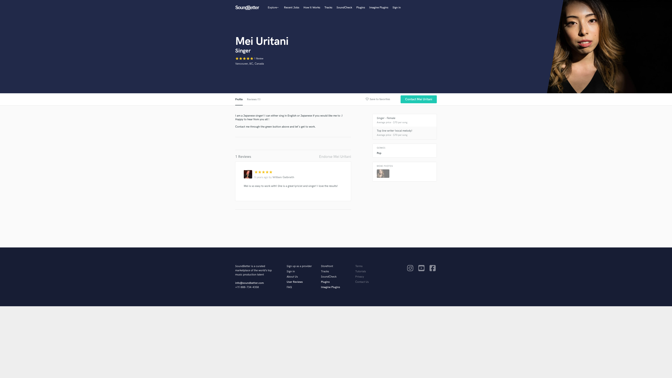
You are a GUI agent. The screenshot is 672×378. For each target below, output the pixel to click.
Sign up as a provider (299, 266)
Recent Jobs (291, 7)
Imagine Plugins (378, 7)
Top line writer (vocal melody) (394, 130)
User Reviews (295, 282)
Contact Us (362, 282)
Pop (379, 153)
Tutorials (360, 271)
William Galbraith (283, 177)
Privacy (359, 276)
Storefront (327, 266)
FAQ (289, 287)
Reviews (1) (253, 99)
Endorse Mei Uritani (335, 157)
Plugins (360, 7)
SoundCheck (344, 7)
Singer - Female (386, 118)
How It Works (311, 7)
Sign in (397, 7)
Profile (239, 99)
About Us (292, 276)
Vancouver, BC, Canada (249, 63)
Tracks (328, 7)
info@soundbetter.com (249, 283)
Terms (359, 266)
